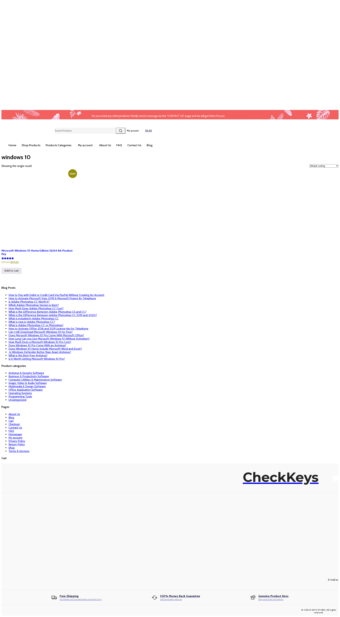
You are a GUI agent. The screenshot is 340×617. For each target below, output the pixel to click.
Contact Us (15, 427)
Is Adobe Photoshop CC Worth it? (29, 301)
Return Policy (16, 444)
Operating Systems (20, 393)
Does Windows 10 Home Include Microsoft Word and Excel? (45, 348)
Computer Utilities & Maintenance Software (35, 379)
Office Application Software (25, 389)
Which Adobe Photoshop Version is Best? (33, 305)
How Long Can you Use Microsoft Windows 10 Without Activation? (49, 338)
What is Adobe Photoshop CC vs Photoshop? (35, 325)
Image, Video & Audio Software (27, 383)
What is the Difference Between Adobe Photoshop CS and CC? (47, 311)
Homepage (15, 434)
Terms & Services (18, 451)
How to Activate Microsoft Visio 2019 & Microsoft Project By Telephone (52, 298)
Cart (11, 421)
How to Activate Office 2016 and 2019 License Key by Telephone (48, 328)
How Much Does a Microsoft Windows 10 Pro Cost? (39, 342)
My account (15, 437)
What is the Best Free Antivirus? (27, 355)
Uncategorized (17, 399)
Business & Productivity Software (28, 376)
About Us (14, 414)
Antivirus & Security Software (26, 373)
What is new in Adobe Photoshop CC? (31, 322)
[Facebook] (336, 478)
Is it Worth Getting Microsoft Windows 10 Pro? (36, 358)
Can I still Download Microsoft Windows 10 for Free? (40, 332)
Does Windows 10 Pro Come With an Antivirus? (37, 345)
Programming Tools (20, 396)
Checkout (14, 424)
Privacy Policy (16, 441)
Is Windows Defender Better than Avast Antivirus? (39, 352)
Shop (11, 447)
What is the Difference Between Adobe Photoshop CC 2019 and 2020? (52, 315)
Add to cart (11, 270)
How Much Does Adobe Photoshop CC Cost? (36, 308)
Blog (11, 417)
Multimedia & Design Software (27, 386)
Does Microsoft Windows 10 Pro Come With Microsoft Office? (46, 335)
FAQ (11, 431)
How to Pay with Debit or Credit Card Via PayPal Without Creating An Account (56, 295)
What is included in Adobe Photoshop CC (33, 318)
